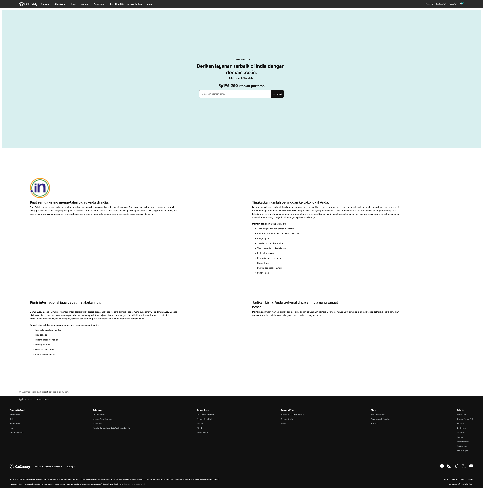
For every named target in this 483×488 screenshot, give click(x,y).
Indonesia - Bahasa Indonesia (47, 467)
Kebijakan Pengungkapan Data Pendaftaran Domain (111, 428)
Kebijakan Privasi (458, 479)
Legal (11, 428)
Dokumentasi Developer (205, 414)
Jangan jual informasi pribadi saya (461, 484)
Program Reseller (287, 419)
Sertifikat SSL (117, 4)
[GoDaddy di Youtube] (471, 467)
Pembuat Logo (462, 446)
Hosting (460, 437)
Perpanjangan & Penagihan (380, 419)
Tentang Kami (15, 414)
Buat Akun (374, 423)
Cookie (470, 479)
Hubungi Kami (15, 423)
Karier (12, 419)
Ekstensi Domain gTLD (465, 419)
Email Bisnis (461, 428)
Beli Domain (461, 414)
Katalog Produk (202, 432)
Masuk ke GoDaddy (378, 414)
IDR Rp (70, 467)
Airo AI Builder (134, 4)
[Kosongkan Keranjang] (461, 4)
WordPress (461, 432)
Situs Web (460, 423)
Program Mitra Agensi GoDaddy (292, 414)
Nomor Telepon (462, 450)
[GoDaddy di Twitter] (464, 467)
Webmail (200, 423)
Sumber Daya (97, 423)
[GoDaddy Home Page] (20, 467)
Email (73, 4)
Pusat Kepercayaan (16, 432)
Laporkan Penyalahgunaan (102, 419)
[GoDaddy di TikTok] (456, 467)
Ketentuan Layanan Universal (134, 484)
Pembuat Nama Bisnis (204, 419)
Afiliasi (283, 423)
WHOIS (199, 428)
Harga (149, 4)
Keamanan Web (463, 441)
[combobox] (235, 93)
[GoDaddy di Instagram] (449, 467)
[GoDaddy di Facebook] (442, 467)
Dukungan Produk (99, 414)
